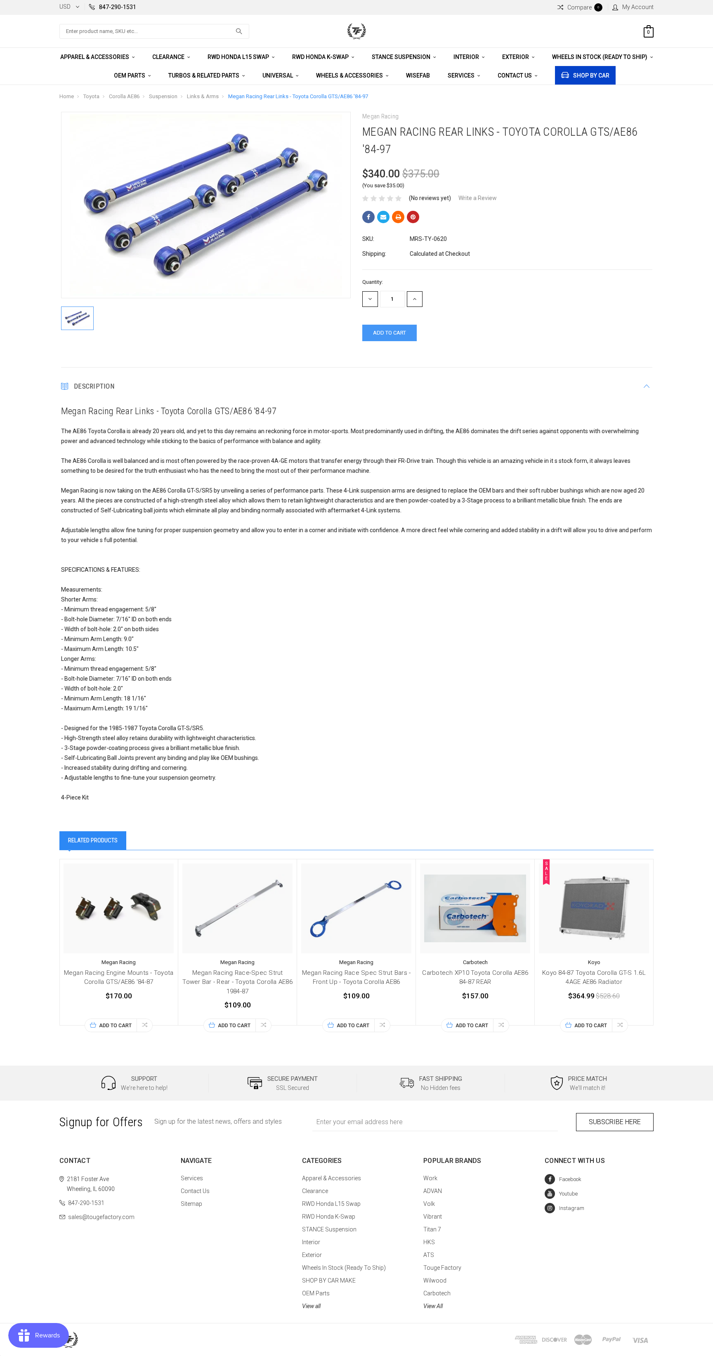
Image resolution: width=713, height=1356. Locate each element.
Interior (466, 57)
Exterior (516, 57)
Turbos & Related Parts (204, 75)
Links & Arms (203, 96)
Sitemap (191, 1203)
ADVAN (432, 1191)
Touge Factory (442, 1267)
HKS (429, 1242)
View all (311, 1306)
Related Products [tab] (93, 840)
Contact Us (515, 75)
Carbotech (437, 1293)
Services (462, 75)
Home (66, 96)
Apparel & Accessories (95, 57)
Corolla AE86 (124, 96)
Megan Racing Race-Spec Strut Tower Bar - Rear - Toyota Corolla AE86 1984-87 (237, 982)
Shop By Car (591, 75)
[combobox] (154, 31)
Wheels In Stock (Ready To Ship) (600, 57)
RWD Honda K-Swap (321, 57)
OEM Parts (130, 75)
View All (433, 1306)
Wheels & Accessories (350, 75)
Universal (278, 75)
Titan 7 (432, 1229)
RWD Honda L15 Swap (239, 57)
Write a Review (477, 198)
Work (430, 1178)
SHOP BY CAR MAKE (329, 1280)
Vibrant (432, 1216)
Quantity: (372, 282)
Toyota (91, 96)
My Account (638, 7)
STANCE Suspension (402, 57)
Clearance (169, 57)
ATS (428, 1255)
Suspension (163, 96)
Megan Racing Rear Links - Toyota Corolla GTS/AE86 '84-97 (298, 96)
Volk (429, 1203)
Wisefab (418, 75)
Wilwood (434, 1280)
